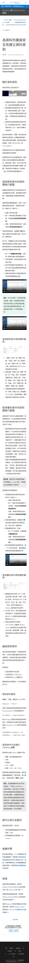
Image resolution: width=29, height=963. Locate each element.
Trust (15, 951)
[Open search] (26, 2)
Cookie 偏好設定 (12, 953)
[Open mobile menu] (3, 2)
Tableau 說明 (8, 20)
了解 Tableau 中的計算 (13, 890)
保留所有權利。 (21, 960)
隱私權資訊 (18, 948)
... (12, 22)
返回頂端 (15, 919)
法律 (6, 948)
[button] (3, 30)
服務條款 (11, 948)
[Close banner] (27, 6)
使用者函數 (9, 900)
